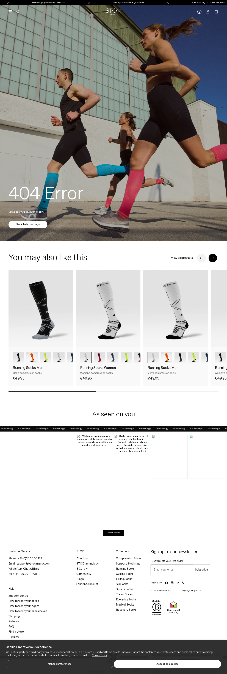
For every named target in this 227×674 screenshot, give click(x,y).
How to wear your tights (24, 606)
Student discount (87, 584)
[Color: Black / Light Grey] (220, 357)
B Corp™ (82, 569)
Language (185, 591)
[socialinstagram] (172, 583)
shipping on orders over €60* (35, 3)
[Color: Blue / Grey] (72, 357)
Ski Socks (122, 584)
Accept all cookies (167, 664)
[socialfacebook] (166, 583)
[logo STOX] (113, 11)
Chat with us (31, 569)
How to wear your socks (24, 601)
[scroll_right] (64, 357)
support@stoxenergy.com (33, 563)
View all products (182, 258)
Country (154, 591)
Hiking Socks (124, 579)
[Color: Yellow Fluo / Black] (45, 357)
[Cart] (216, 12)
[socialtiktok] (177, 583)
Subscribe (201, 569)
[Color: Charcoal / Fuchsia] (139, 357)
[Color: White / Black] (86, 357)
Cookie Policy (99, 655)
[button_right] (212, 258)
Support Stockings (128, 563)
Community (83, 574)
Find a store (16, 631)
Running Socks (125, 569)
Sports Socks (124, 589)
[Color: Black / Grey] (18, 357)
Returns (14, 621)
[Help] (199, 12)
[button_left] (201, 258)
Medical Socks (125, 604)
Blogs (80, 579)
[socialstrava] (183, 583)
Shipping (14, 616)
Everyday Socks (126, 599)
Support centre (19, 596)
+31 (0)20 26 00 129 (30, 558)
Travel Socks (124, 594)
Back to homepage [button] (28, 224)
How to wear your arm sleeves (28, 611)
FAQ (11, 626)
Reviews (14, 637)
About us (82, 558)
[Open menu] (10, 11)
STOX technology (87, 563)
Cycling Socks (125, 574)
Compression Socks (129, 558)
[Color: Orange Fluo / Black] (32, 357)
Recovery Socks (126, 610)
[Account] (208, 12)
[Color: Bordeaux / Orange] (99, 357)
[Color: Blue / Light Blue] (112, 357)
